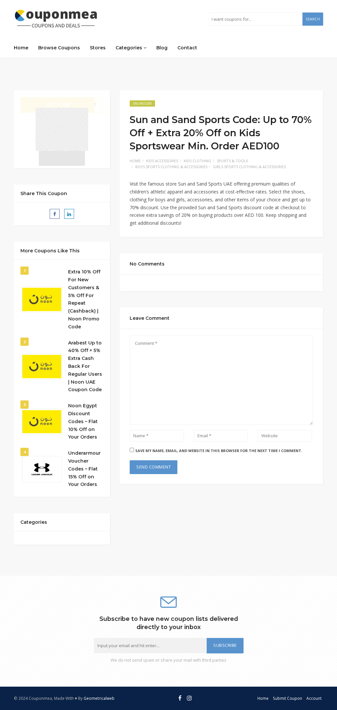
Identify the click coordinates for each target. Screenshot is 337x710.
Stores (98, 48)
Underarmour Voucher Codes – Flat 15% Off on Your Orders (84, 468)
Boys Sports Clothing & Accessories (171, 166)
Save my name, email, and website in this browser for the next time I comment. (218, 450)
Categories (129, 48)
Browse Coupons (59, 48)
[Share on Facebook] (55, 214)
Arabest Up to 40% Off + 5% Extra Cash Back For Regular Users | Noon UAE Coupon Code (85, 366)
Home (21, 48)
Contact (187, 48)
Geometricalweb (99, 698)
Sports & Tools (232, 160)
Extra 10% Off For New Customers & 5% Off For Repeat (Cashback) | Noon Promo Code (84, 299)
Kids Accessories (162, 160)
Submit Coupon (287, 698)
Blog (162, 48)
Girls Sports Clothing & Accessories (249, 166)
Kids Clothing (197, 160)
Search (313, 19)
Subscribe (225, 645)
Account (314, 698)
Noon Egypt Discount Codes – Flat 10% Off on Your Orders (83, 421)
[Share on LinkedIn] (69, 214)
